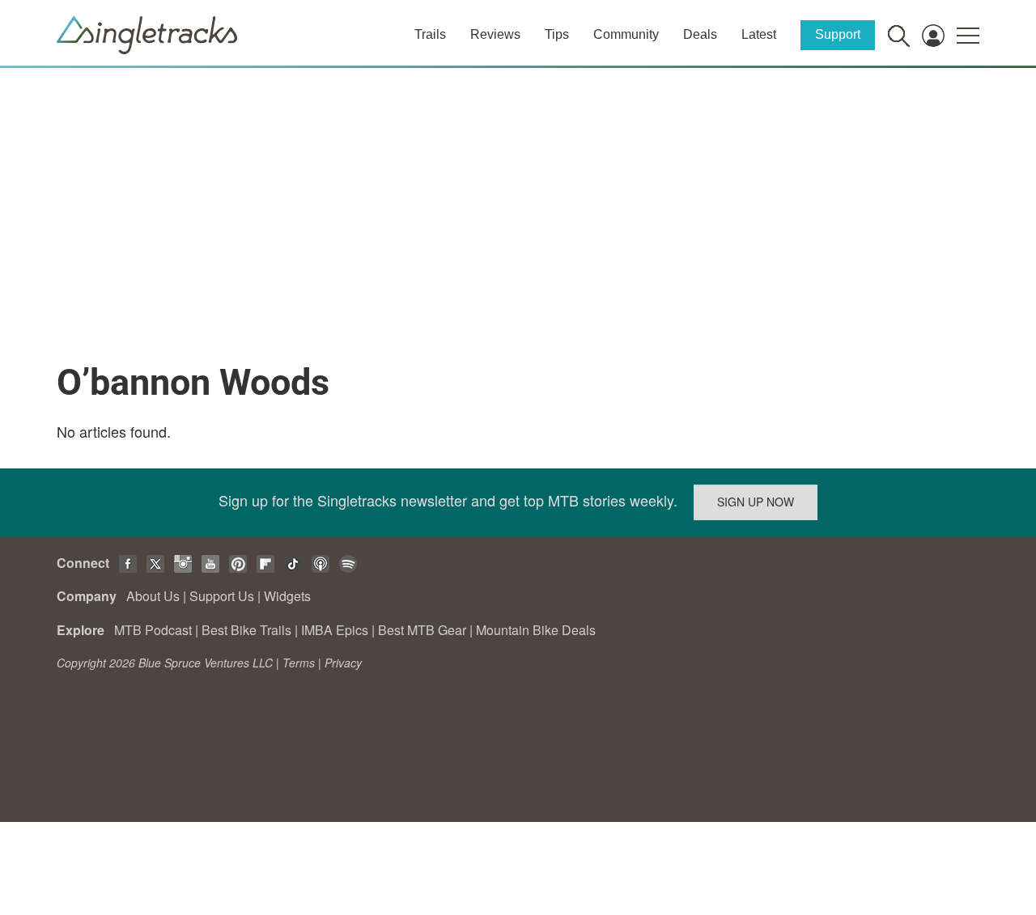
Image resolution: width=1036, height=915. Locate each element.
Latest (758, 34)
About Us (153, 596)
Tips (557, 34)
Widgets (287, 596)
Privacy (343, 662)
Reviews (495, 34)
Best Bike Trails (246, 630)
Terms (298, 662)
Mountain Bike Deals (536, 630)
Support (837, 34)
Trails (430, 34)
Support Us (221, 596)
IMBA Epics (334, 630)
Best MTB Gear (422, 630)
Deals (700, 34)
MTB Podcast (153, 630)
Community (626, 34)
